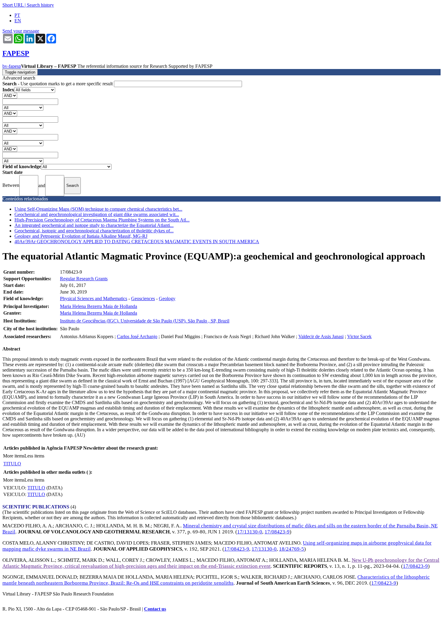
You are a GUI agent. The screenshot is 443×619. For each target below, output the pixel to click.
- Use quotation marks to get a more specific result (58, 83)
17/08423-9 (277, 532)
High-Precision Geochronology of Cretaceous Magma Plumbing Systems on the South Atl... (102, 219)
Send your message (20, 30)
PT (17, 15)
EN (17, 20)
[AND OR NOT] (9, 95)
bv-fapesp (11, 66)
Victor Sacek (359, 336)
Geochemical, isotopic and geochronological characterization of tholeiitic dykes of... (94, 230)
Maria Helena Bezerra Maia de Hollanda (98, 306)
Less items (34, 455)
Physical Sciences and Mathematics (93, 298)
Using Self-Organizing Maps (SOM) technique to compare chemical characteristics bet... (98, 209)
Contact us (155, 608)
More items (13, 455)
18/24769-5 (291, 549)
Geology (167, 298)
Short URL (13, 5)
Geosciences (143, 298)
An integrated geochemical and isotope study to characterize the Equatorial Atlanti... (94, 225)
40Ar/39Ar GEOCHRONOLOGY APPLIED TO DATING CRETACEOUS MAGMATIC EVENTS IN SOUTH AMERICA (136, 241)
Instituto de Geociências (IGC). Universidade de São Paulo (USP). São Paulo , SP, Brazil (144, 320)
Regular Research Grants (84, 278)
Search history (40, 5)
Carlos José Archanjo (137, 336)
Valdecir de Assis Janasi (321, 336)
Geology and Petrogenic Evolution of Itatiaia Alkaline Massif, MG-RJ (80, 236)
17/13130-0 (249, 532)
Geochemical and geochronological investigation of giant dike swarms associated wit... (96, 214)
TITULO (12, 463)
